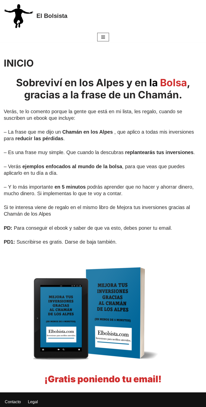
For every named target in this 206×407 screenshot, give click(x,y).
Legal (33, 402)
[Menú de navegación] (103, 37)
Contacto (13, 402)
